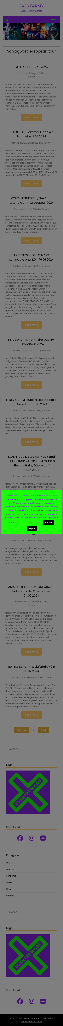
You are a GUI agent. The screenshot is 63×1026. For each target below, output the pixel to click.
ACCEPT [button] (48, 522)
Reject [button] (32, 528)
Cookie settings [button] (30, 522)
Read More (37, 510)
